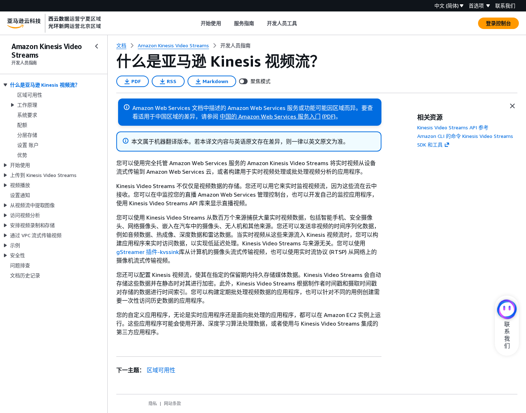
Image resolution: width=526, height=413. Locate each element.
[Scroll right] (302, 23)
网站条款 (172, 403)
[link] (235, 45)
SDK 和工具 (430, 144)
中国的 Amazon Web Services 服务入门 (270, 116)
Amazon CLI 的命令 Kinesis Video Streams (465, 136)
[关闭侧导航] (97, 46)
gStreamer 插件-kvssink (147, 251)
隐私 (152, 403)
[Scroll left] (195, 23)
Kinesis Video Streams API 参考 (452, 127)
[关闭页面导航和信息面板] (512, 106)
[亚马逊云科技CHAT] (507, 310)
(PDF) (329, 116)
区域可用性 (161, 370)
